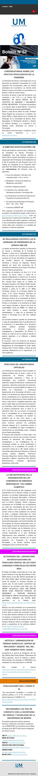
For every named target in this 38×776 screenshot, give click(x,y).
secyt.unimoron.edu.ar (19, 754)
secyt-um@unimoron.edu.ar (17, 735)
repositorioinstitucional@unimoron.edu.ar (16, 747)
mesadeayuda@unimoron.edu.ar (13, 740)
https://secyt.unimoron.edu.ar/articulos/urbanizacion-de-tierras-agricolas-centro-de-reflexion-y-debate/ (19, 671)
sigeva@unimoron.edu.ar (16, 743)
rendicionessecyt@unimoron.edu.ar (14, 752)
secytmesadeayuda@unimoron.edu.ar (15, 215)
